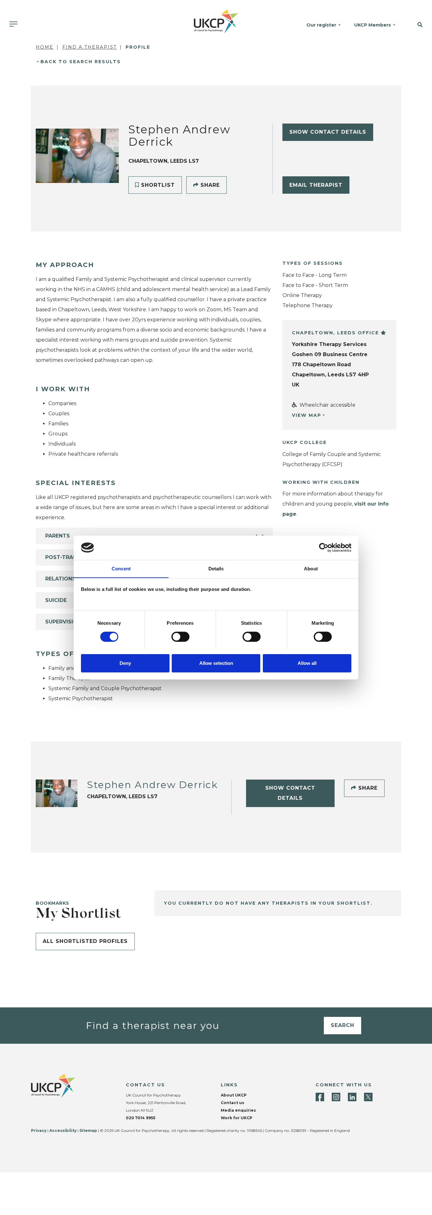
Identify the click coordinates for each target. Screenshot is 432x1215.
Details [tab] (216, 568)
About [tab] (311, 568)
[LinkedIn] (352, 1097)
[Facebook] (320, 1097)
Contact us (232, 1102)
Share (209, 185)
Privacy (38, 1130)
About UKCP (234, 1095)
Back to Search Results (80, 61)
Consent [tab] (121, 568)
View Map (306, 415)
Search (342, 1025)
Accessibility (63, 1130)
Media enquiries (238, 1110)
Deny (125, 662)
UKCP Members (372, 25)
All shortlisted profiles (85, 941)
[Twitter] (368, 1097)
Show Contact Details (327, 132)
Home (44, 47)
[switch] (180, 637)
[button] (417, 25)
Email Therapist (316, 185)
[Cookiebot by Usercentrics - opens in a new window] (323, 547)
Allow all (307, 662)
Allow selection (216, 662)
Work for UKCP (236, 1117)
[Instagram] (336, 1097)
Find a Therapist (89, 47)
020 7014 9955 (140, 1117)
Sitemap (88, 1130)
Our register (321, 25)
